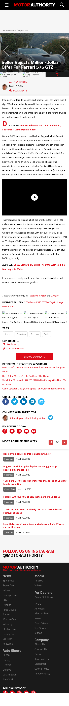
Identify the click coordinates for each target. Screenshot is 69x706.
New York (8, 679)
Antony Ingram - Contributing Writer (28, 418)
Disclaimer (40, 663)
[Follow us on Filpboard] (33, 431)
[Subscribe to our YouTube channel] (26, 431)
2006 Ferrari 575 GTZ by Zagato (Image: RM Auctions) (33, 304)
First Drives (9, 609)
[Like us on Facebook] (4, 431)
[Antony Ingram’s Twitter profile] (48, 418)
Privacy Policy (42, 673)
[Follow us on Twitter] (12, 431)
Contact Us (40, 649)
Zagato (46, 334)
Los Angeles (10, 674)
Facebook (33, 295)
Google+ (55, 295)
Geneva (7, 669)
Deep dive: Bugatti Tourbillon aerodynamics (27, 454)
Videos (6, 590)
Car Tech (7, 638)
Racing (6, 614)
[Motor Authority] (34, 5)
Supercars (23, 30)
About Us (39, 644)
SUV (5, 599)
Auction (8, 334)
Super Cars (9, 585)
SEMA (6, 655)
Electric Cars (9, 629)
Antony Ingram (18, 81)
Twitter (42, 295)
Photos (38, 580)
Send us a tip (12, 344)
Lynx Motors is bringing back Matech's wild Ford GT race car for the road (33, 525)
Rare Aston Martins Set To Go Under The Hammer (27, 376)
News (13, 30)
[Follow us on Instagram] (19, 431)
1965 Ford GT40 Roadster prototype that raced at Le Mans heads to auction (34, 482)
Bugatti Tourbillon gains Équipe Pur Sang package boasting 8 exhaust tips (30, 468)
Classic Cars (21, 334)
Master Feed (41, 613)
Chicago (7, 659)
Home (6, 30)
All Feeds (39, 608)
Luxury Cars (9, 633)
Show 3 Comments (34, 357)
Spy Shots (8, 580)
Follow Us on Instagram (28, 553)
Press (37, 654)
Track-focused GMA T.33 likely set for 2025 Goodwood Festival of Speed (32, 511)
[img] (5, 401)
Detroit (7, 664)
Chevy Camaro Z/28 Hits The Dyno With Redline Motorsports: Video (33, 267)
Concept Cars (10, 595)
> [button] (64, 442)
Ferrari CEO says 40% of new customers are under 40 (31, 497)
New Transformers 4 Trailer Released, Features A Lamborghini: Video (31, 127)
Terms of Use (42, 658)
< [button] (51, 442)
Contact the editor (15, 348)
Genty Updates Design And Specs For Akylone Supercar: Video (33, 388)
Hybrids (7, 604)
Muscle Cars (9, 619)
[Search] (62, 5)
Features (8, 643)
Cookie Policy (41, 668)
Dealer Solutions (43, 597)
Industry (7, 624)
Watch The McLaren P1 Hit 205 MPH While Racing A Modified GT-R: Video (34, 382)
